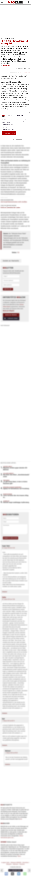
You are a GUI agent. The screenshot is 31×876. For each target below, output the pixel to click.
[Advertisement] (15, 20)
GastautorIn (6, 65)
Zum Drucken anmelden (25, 72)
